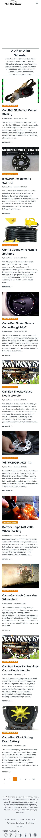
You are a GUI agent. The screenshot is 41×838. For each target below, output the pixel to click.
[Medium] (20, 835)
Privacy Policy (31, 819)
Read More (7, 142)
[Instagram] (15, 835)
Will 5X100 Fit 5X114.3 (17, 462)
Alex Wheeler (8, 118)
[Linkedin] (30, 835)
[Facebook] (6, 835)
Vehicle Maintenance (10, 105)
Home (7, 819)
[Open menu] (37, 2)
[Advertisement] (20, 27)
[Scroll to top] (36, 835)
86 (34, 779)
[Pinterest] (25, 835)
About (13, 819)
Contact (21, 819)
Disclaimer (30, 823)
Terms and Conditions (15, 823)
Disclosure (21, 826)
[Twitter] (10, 835)
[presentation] (20, 91)
